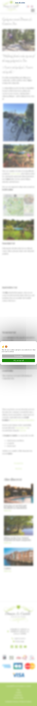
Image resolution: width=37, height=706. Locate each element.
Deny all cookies (20, 2)
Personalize (18, 356)
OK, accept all (18, 360)
